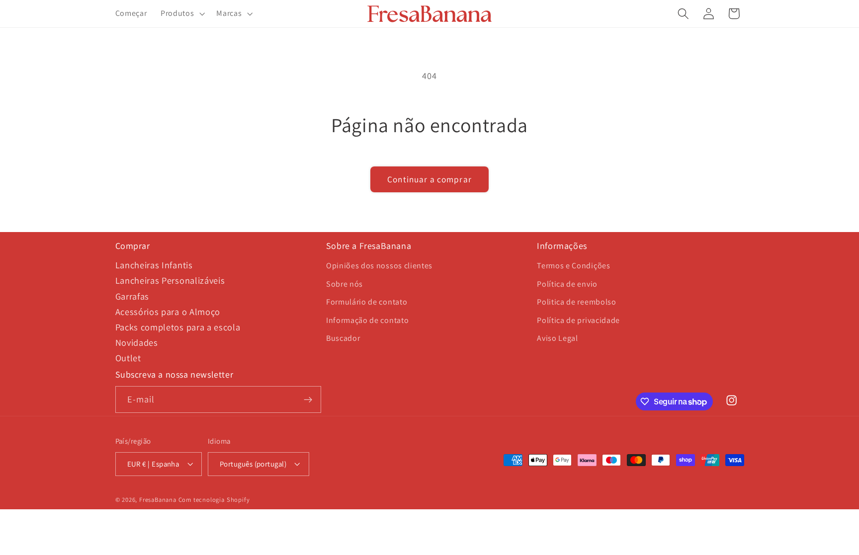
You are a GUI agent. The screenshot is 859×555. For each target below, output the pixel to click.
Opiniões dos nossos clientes (379, 265)
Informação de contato (367, 320)
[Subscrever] (308, 399)
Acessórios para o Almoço (168, 311)
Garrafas (132, 296)
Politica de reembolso (576, 302)
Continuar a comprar (429, 179)
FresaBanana (157, 499)
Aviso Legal (557, 338)
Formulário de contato (367, 302)
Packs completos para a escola (178, 327)
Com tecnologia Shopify (214, 499)
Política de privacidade (578, 320)
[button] (181, 14)
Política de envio (567, 284)
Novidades (136, 342)
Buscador (343, 338)
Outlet (128, 358)
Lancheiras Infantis (154, 265)
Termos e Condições (573, 265)
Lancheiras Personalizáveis (170, 280)
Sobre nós (344, 284)
